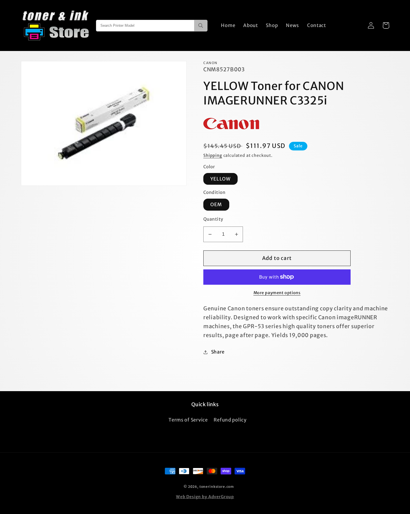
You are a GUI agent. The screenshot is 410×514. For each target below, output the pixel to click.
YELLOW (220, 179)
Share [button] (218, 352)
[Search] (200, 25)
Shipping (212, 155)
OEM (216, 204)
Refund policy (230, 420)
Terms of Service (188, 420)
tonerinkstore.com (216, 486)
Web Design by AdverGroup (205, 496)
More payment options (277, 292)
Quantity (213, 219)
